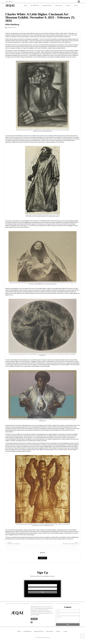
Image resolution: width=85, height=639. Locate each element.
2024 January (58, 5)
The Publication (35, 5)
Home (25, 5)
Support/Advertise (47, 5)
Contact (76, 5)
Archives (68, 5)
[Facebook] (79, 2)
